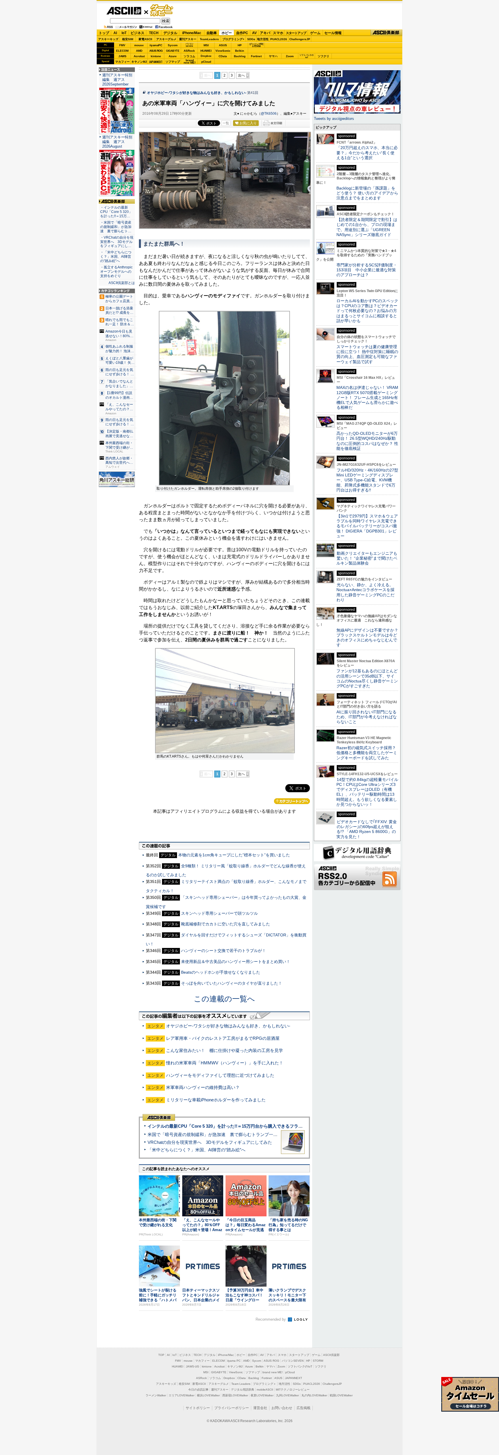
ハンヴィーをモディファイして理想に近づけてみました (220, 1075)
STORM (318, 1360)
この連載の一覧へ (224, 998)
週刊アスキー (187, 39)
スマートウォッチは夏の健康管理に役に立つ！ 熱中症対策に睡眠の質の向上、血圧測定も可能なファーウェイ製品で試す (367, 354)
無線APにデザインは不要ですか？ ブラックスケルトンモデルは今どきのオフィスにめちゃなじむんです (369, 637)
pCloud (206, 61)
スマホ (278, 33)
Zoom (290, 56)
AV (254, 33)
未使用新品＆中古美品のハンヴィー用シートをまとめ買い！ (235, 961)
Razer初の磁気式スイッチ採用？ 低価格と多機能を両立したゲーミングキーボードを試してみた (368, 752)
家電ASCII (145, 39)
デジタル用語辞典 (242, 1389)
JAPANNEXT (156, 62)
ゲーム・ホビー (162, 10)
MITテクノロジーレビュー (293, 1389)
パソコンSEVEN (189, 45)
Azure (173, 56)
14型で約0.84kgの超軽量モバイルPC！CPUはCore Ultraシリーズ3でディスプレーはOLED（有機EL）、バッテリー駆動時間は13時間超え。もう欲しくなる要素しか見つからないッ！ (367, 792)
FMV (122, 45)
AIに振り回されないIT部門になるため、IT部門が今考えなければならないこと (366, 717)
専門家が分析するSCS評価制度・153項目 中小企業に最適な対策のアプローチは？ (366, 270)
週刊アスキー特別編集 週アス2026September (117, 79)
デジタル (170, 33)
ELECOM (122, 50)
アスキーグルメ (166, 39)
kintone (156, 56)
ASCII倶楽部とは (122, 283)
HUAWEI (206, 50)
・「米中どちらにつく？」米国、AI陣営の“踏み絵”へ (115, 256)
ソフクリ (323, 56)
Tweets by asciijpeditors (334, 118)
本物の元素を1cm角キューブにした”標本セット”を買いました (234, 855)
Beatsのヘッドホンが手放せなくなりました (220, 972)
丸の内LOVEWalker (314, 1395)
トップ (104, 33)
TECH (154, 33)
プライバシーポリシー (231, 1408)
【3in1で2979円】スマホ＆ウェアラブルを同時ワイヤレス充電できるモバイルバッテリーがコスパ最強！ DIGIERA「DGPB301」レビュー (367, 526)
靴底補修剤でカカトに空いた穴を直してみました (225, 924)
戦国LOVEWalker (341, 1395)
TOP (161, 1354)
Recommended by (271, 1319)
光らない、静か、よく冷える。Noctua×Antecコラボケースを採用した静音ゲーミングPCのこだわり (365, 592)
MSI (206, 45)
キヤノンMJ (139, 61)
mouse (139, 45)
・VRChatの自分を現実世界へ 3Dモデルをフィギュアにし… (116, 241)
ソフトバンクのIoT (306, 56)
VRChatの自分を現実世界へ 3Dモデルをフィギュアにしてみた (210, 1142)
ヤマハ (273, 56)
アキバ (265, 33)
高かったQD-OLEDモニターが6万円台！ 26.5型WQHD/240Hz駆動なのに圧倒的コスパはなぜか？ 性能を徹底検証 (367, 441)
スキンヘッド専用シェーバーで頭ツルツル (219, 913)
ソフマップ (172, 61)
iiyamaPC (156, 45)
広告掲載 (303, 1408)
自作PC (242, 33)
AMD (139, 50)
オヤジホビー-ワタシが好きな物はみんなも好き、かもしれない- (196, 93)
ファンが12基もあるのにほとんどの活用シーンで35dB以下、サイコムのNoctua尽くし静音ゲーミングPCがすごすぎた (367, 678)
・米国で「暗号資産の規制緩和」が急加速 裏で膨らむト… (115, 226)
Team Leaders (240, 1383)
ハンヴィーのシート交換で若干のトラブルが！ (223, 950)
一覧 (226, 123)
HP (240, 45)
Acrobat (139, 56)
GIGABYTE (172, 50)
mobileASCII (265, 1389)
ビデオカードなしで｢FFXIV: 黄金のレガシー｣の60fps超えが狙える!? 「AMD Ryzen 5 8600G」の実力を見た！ (366, 829)
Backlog (239, 56)
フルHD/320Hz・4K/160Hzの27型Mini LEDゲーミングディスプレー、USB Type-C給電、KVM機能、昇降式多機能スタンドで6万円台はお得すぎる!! (367, 480)
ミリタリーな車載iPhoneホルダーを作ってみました (216, 1099)
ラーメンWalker (156, 1395)
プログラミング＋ (264, 1383)
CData (223, 56)
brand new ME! (272, 1372)
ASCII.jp (123, 10)
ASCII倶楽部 (386, 33)
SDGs (251, 39)
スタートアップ (296, 33)
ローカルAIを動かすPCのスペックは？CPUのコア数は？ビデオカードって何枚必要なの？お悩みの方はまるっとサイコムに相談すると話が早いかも (367, 310)
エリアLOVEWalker (181, 1395)
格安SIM (127, 39)
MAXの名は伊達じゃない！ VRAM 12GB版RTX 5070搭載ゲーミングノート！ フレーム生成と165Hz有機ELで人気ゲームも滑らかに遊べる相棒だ (367, 397)
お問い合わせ (281, 1408)
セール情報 (333, 33)
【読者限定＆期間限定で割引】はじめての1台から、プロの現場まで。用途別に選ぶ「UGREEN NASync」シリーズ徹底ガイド (366, 227)
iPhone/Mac (191, 33)
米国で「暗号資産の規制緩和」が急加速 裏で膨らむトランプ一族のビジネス (223, 1134)
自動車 (211, 33)
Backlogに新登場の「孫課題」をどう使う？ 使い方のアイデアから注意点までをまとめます (367, 193)
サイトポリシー (198, 1408)
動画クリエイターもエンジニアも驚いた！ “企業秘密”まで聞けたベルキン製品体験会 (366, 558)
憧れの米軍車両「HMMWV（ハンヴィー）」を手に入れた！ (224, 1062)
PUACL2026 (278, 39)
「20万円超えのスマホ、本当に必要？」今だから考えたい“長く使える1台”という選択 (367, 152)
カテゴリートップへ (292, 801)
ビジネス (137, 33)
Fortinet (256, 56)
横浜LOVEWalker (208, 1395)
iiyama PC (234, 1360)
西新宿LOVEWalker (235, 1395)
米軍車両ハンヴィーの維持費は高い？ (203, 1087)
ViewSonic (222, 50)
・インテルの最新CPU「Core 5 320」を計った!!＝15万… (116, 211)
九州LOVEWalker (287, 1395)
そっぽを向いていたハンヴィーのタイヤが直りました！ (231, 983)
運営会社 (260, 1408)
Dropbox (206, 56)
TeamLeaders (209, 39)
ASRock (189, 50)
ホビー (226, 33)
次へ (241, 75)
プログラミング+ (233, 39)
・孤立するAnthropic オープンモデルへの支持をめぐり (116, 271)
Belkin (239, 50)
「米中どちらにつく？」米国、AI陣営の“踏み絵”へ (196, 1149)
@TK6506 (269, 114)
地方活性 (263, 39)
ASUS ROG (156, 50)
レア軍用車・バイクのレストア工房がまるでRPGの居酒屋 (223, 1038)
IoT (124, 33)
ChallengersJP (299, 39)
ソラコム (189, 56)
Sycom (173, 45)
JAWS (122, 56)
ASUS (223, 45)
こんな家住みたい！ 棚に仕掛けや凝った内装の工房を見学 (224, 1050)
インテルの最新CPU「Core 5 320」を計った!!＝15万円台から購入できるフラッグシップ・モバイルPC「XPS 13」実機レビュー (272, 1126)
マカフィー (122, 61)
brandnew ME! (189, 61)
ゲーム (315, 33)
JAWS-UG (192, 1366)
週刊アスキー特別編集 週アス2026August (117, 142)
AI (115, 33)
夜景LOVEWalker (262, 1395)
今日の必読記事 (198, 1389)
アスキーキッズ (108, 39)
